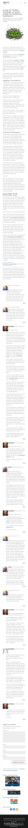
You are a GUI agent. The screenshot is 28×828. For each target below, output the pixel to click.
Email (4, 750)
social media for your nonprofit (14, 236)
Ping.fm (7, 521)
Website (4, 755)
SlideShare (19, 355)
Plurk (22, 67)
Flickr (4, 69)
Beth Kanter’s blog (14, 378)
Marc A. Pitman (7, 18)
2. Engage (20, 18)
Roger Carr (9, 467)
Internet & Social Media (8, 19)
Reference (13, 823)
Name (4, 744)
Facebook (5, 52)
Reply (24, 303)
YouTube (22, 60)
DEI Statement (7, 823)
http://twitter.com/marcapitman (10, 264)
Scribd (7, 356)
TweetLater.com (9, 527)
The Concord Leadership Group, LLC (14, 824)
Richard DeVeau (10, 649)
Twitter (21, 50)
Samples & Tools (17, 19)
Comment (5, 730)
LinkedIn (16, 60)
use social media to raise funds (16, 217)
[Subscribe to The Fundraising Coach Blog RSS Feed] (17, 810)
